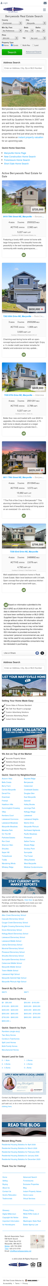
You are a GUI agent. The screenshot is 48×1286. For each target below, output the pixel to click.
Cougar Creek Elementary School (15, 922)
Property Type (8, 42)
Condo (15, 45)
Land (36, 45)
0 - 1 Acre (5, 1060)
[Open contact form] (45, 2)
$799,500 (37, 544)
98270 (4, 992)
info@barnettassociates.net (20, 1251)
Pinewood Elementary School (13, 952)
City (27, 20)
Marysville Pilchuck (31, 826)
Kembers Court (8, 815)
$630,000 (36, 309)
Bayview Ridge (29, 778)
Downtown (6, 797)
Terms (17, 1283)
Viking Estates (29, 859)
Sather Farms (29, 841)
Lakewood (28, 815)
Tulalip (4, 859)
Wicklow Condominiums (33, 867)
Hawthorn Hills (7, 804)
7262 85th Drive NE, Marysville (24, 316)
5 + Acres (27, 1067)
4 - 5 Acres (6, 1067)
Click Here (28, 900)
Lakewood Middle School (11, 941)
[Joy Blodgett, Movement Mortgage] (24, 1084)
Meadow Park (7, 830)
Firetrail (5, 800)
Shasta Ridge (29, 845)
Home (6, 45)
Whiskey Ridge (7, 867)
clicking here (7, 1106)
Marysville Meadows (10, 826)
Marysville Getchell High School (14, 978)
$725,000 (37, 209)
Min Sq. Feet (7, 27)
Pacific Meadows (30, 834)
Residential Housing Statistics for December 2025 (21, 1159)
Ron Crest (6, 841)
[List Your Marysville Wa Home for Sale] (24, 685)
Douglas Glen (29, 793)
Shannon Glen (7, 845)
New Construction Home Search (20, 156)
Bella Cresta (6, 782)
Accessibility (7, 1283)
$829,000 (36, 470)
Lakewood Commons (10, 819)
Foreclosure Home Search (17, 159)
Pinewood (28, 837)
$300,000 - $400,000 (10, 1010)
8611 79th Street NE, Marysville (24, 477)
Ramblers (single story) (11, 1031)
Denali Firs (6, 793)
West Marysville (30, 863)
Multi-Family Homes (9, 1046)
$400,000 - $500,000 (32, 1010)
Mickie (7, 1246)
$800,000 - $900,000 (32, 1017)
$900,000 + (6, 1021)
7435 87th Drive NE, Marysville (24, 395)
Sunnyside (28, 852)
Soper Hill (5, 852)
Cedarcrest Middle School (12, 963)
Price (4, 35)
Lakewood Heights (31, 819)
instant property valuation (30, 137)
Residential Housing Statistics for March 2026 (19, 1148)
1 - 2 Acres (28, 1060)
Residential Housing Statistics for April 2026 (19, 1144)
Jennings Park (29, 808)
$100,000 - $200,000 (10, 1006)
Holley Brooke (29, 804)
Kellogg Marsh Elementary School (15, 933)
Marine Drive (29, 823)
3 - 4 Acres (28, 1064)
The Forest (28, 856)
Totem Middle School (10, 970)
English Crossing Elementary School (16, 926)
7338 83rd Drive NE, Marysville (24, 551)
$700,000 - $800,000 (10, 1017)
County (5, 20)
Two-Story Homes (9, 1035)
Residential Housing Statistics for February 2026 (20, 1152)
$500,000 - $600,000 (10, 1013)
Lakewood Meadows (10, 823)
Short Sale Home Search (16, 163)
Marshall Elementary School (13, 948)
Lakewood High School (11, 974)
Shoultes (5, 848)
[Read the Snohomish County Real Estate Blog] (24, 1125)
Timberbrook (7, 856)
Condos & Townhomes (10, 1038)
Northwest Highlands (32, 830)
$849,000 (37, 388)
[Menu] (44, 10)
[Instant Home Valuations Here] (24, 738)
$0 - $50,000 (7, 1002)
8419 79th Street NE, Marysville (24, 216)
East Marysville (30, 797)
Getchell (27, 800)
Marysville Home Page (15, 152)
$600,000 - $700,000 (32, 1013)
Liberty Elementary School (12, 944)
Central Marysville (9, 789)
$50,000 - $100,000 (31, 1002)
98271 (26, 992)
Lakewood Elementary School (13, 937)
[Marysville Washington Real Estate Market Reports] (24, 883)
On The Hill (6, 834)
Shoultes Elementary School (13, 955)
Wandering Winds (9, 863)
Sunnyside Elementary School (13, 959)
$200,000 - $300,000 (32, 1006)
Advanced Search (33, 51)
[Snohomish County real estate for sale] (18, 1264)
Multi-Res (26, 45)
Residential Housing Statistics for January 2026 (20, 1155)
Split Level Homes (9, 1042)
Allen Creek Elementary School (14, 915)
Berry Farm (6, 786)
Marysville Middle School (11, 967)
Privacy (25, 1283)
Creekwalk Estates (31, 789)
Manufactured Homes (10, 1050)
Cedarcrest (28, 786)
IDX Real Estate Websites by (13, 1280)
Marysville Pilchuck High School (14, 981)
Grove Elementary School (12, 930)
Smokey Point (29, 848)
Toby (6, 1248)
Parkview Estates (8, 837)
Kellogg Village (29, 811)
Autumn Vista (7, 778)
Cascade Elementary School (13, 919)
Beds (26, 27)
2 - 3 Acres (6, 1064)
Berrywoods (28, 782)
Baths (38, 27)
